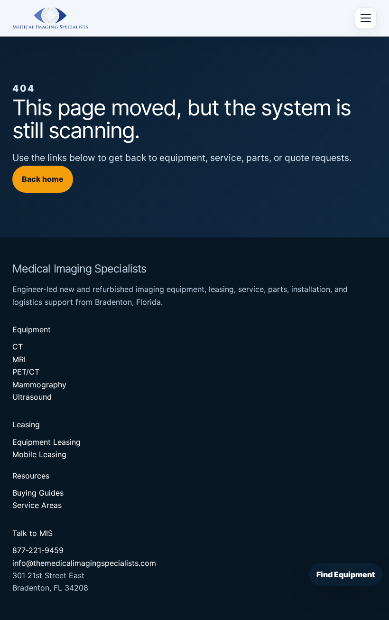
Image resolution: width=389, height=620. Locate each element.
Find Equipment (345, 574)
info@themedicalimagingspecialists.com (84, 563)
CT (17, 346)
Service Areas (37, 505)
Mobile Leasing (39, 454)
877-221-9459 (38, 550)
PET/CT (25, 371)
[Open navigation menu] (366, 18)
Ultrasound (32, 397)
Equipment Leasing (46, 442)
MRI (19, 359)
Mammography (39, 384)
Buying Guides (38, 493)
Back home (43, 179)
